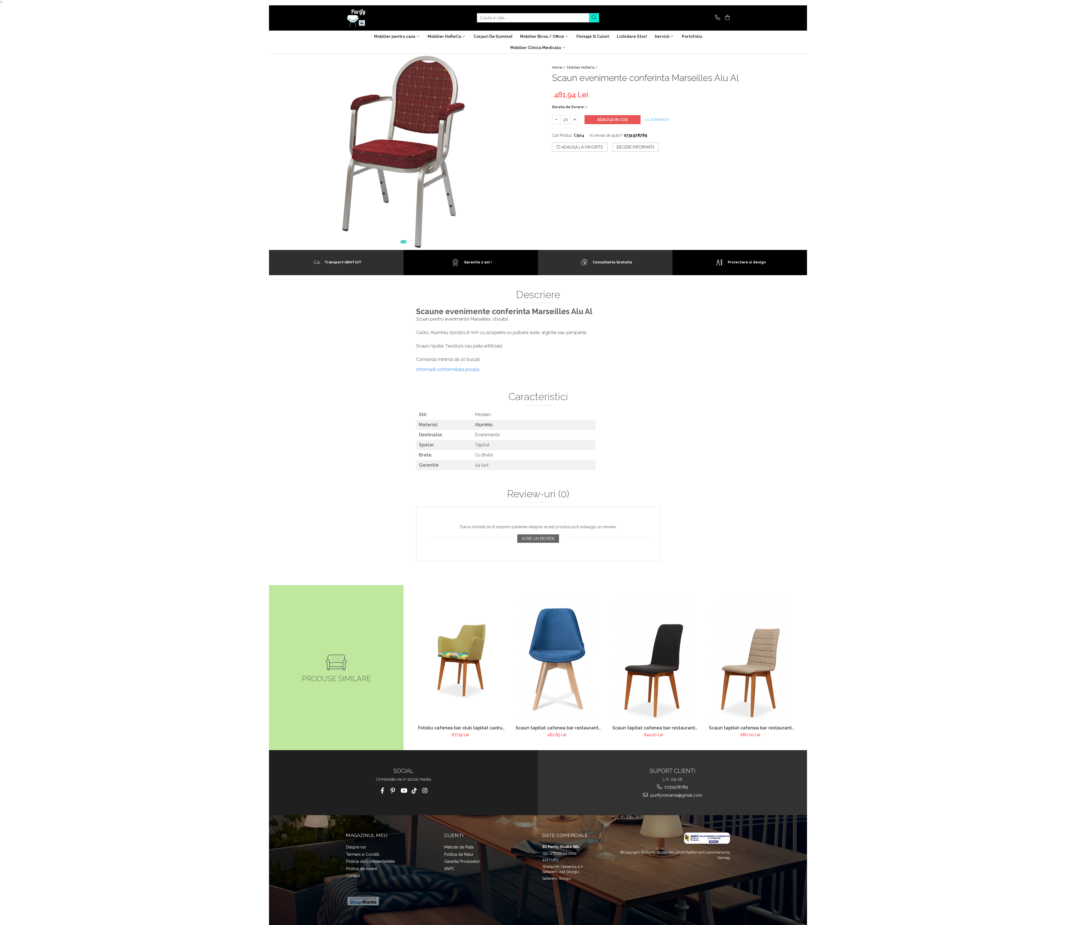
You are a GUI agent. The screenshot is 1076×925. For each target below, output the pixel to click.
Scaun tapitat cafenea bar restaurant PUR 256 (557, 728)
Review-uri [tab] (538, 494)
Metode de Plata (459, 847)
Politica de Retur (459, 854)
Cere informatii (637, 147)
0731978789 (675, 787)
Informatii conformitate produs (448, 369)
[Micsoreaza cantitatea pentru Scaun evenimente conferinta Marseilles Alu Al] (556, 119)
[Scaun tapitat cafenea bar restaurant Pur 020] (653, 659)
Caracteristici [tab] (538, 396)
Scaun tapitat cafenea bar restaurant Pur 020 (653, 728)
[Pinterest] (393, 791)
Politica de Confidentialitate (370, 861)
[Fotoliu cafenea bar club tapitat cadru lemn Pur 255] (460, 659)
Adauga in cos (612, 119)
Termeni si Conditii (362, 854)
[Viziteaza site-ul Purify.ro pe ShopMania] (363, 901)
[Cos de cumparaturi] (726, 18)
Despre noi (356, 847)
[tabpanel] (403, 152)
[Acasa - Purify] (374, 18)
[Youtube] (404, 791)
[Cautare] (594, 17)
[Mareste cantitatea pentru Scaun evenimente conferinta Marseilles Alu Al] (575, 119)
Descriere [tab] (538, 294)
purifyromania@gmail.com (675, 795)
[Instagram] (425, 791)
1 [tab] (403, 242)
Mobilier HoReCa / (582, 67)
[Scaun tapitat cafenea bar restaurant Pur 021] (750, 659)
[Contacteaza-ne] (716, 18)
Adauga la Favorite (581, 147)
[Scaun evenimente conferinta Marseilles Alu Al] (403, 152)
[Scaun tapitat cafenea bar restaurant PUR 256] (556, 659)
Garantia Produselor (462, 861)
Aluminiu (484, 424)
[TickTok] (414, 791)
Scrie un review (538, 538)
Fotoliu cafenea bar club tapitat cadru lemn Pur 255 (460, 728)
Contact (353, 875)
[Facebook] (382, 791)
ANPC (449, 868)
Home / (559, 67)
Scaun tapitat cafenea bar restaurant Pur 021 (750, 728)
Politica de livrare (361, 868)
